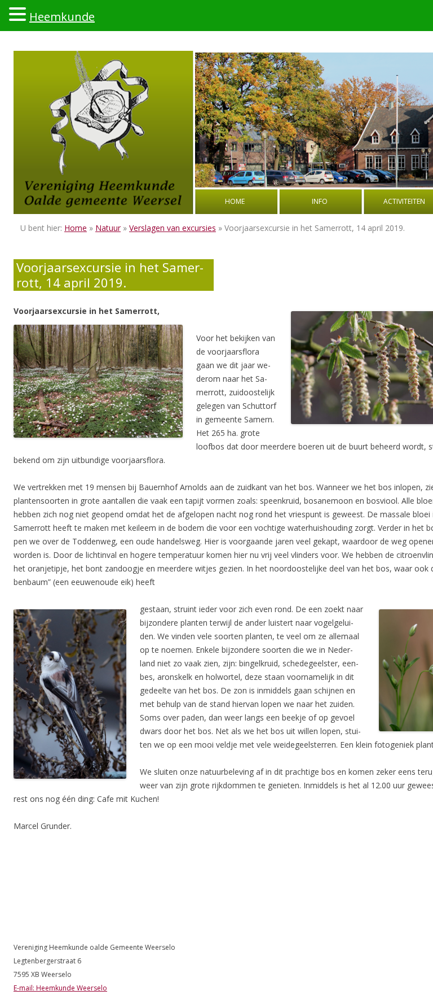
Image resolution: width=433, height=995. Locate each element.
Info (320, 201)
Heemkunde (62, 16)
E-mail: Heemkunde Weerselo (60, 988)
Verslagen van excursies (172, 227)
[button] (19, 13)
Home (235, 201)
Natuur (108, 227)
